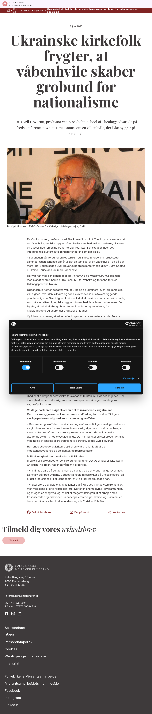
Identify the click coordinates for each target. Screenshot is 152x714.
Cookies (11, 649)
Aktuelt (27, 10)
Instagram (13, 697)
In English (12, 663)
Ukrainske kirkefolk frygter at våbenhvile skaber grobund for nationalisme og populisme (92, 10)
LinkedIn (11, 705)
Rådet (9, 635)
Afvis (32, 387)
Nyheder (38, 10)
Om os (15, 10)
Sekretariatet (15, 628)
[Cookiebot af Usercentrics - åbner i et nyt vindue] (128, 324)
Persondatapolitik (18, 642)
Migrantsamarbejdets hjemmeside (32, 683)
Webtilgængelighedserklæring (29, 656)
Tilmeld (14, 540)
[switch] (59, 367)
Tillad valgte (76, 387)
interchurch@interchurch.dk (22, 595)
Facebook (12, 690)
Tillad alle (119, 387)
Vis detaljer (129, 378)
